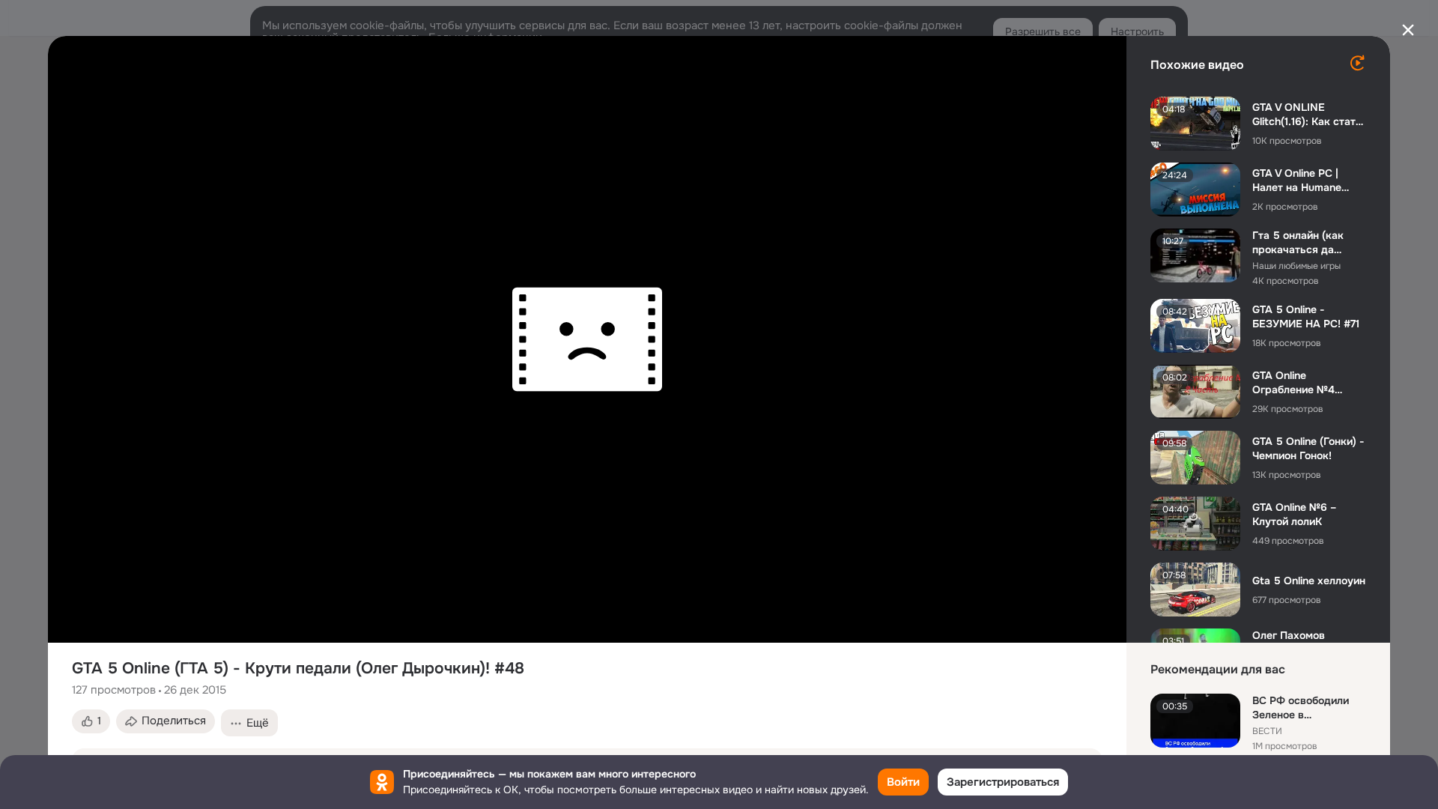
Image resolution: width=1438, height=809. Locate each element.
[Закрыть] (1408, 30)
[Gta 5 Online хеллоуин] (1195, 589)
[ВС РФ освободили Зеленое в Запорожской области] (1195, 721)
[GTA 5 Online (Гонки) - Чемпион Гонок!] (1195, 458)
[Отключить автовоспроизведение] (1357, 63)
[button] (91, 721)
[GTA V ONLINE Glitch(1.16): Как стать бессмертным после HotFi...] (1195, 124)
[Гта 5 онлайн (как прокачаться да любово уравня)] (1195, 255)
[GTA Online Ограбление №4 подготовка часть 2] (1195, 392)
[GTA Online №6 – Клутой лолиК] (1195, 524)
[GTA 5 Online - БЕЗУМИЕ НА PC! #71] (1195, 326)
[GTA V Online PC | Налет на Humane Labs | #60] (1195, 189)
